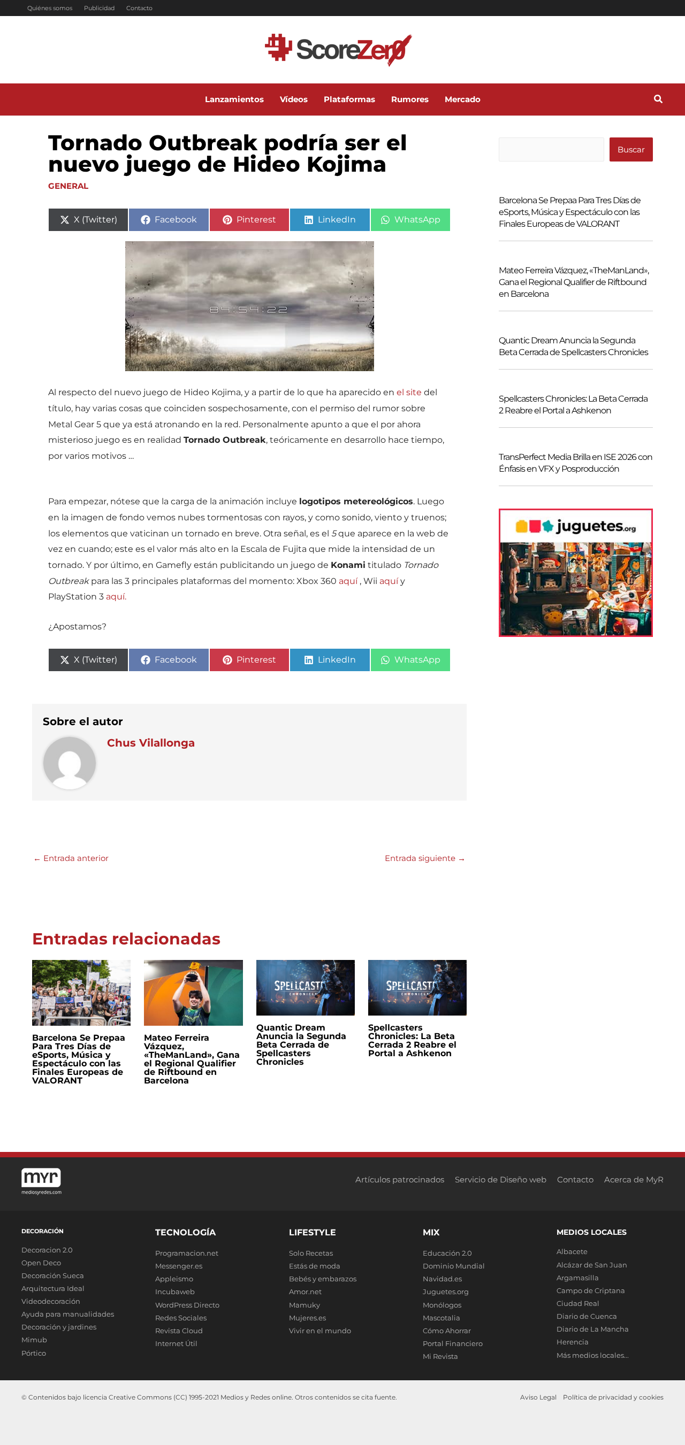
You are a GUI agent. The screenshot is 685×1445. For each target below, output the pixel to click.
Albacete (572, 1251)
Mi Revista (440, 1356)
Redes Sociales (181, 1317)
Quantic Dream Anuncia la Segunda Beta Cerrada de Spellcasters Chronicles (301, 1045)
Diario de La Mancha (593, 1329)
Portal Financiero (453, 1343)
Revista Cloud (179, 1330)
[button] (659, 100)
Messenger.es (178, 1266)
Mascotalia (441, 1317)
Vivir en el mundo (320, 1330)
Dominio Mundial (454, 1266)
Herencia (573, 1342)
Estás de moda (314, 1266)
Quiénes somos (49, 8)
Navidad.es (442, 1278)
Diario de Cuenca (587, 1316)
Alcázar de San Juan (592, 1264)
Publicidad (99, 8)
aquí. (116, 596)
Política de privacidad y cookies (613, 1397)
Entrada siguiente (425, 858)
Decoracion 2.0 (47, 1250)
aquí (348, 581)
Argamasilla (578, 1277)
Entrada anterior (71, 858)
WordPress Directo (187, 1305)
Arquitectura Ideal (53, 1288)
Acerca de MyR (634, 1179)
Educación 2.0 (447, 1253)
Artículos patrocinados (399, 1179)
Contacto (139, 8)
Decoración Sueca (52, 1275)
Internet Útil (176, 1343)
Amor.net (305, 1291)
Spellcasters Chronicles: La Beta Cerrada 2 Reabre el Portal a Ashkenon (412, 1040)
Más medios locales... (593, 1355)
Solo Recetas (311, 1253)
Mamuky (304, 1305)
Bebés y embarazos (322, 1278)
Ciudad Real (578, 1303)
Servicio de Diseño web (500, 1179)
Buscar (631, 149)
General (68, 186)
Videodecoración (50, 1301)
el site (409, 392)
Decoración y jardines (58, 1327)
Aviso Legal (538, 1397)
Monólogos (442, 1305)
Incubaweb (175, 1291)
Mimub (34, 1339)
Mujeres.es (307, 1317)
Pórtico (33, 1353)
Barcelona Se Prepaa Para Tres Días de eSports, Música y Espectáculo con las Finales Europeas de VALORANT (78, 1059)
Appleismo (174, 1278)
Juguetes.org (446, 1291)
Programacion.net (186, 1253)
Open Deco (41, 1262)
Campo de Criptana (591, 1290)
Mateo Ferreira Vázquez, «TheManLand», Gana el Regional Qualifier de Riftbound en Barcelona (192, 1059)
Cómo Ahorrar (447, 1330)
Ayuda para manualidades (67, 1314)
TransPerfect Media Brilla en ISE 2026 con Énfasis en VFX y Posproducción (575, 463)
